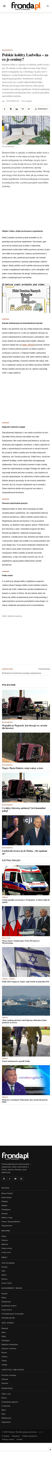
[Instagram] (21, 1178)
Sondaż (5, 1214)
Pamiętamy (6, 1209)
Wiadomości (7, 50)
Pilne (3, 1414)
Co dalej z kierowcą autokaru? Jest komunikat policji (24, 809)
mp (3, 101)
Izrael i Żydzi (8, 979)
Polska (5, 1188)
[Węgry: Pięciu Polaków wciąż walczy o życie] (26, 748)
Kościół (4, 1294)
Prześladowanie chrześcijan (13, 1314)
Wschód (6, 1231)
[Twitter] (4, 1178)
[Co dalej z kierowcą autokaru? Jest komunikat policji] (26, 788)
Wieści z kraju (7, 1218)
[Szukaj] (47, 6)
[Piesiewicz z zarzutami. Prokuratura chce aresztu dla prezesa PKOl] (26, 1080)
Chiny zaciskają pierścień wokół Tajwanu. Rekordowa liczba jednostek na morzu (24, 1021)
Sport (4, 1410)
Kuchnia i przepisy (9, 1375)
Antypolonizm (7, 1226)
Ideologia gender (8, 1318)
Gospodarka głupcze (10, 1402)
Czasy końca (7, 1310)
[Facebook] (9, 1178)
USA (3, 1271)
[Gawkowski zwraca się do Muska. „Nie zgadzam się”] (26, 830)
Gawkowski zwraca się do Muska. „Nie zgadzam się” (24, 852)
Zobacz (4, 1357)
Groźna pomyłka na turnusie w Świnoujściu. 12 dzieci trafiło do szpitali (26, 901)
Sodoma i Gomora (9, 1348)
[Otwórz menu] (4, 6)
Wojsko (4, 1205)
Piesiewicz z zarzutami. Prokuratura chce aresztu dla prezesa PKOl (24, 1100)
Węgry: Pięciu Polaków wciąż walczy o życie (22, 768)
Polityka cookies (8, 1439)
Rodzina (5, 1383)
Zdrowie (5, 1379)
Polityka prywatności (29, 1436)
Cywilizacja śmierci (9, 1306)
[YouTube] (15, 1178)
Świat (4, 1257)
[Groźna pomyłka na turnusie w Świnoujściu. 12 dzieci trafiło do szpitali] (26, 880)
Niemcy (4, 1279)
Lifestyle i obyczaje (13, 1370)
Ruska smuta (7, 1248)
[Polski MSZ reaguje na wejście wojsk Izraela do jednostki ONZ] (26, 962)
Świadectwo (6, 1302)
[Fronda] (26, 6)
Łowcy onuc (6, 1252)
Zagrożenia (6, 1422)
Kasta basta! (6, 1197)
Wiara (4, 1298)
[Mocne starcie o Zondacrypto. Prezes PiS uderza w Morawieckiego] (26, 921)
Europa (4, 1267)
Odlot (4, 1336)
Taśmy (4, 1361)
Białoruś (5, 1244)
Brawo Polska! (7, 1193)
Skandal (5, 1328)
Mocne (4, 1352)
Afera (4, 1332)
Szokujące (6, 1340)
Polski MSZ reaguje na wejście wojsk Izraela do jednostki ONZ (25, 981)
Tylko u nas (6, 1394)
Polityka (6, 938)
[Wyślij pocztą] (22, 109)
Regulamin (16, 1436)
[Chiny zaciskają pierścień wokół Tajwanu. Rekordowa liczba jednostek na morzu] (26, 1001)
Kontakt (19, 1439)
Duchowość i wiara (12, 1288)
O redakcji (5, 1436)
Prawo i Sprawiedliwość (11, 1222)
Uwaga (5, 897)
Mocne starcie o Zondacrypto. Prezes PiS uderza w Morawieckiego (21, 941)
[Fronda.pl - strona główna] (26, 1156)
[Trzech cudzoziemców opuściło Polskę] (26, 1042)
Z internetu (6, 1406)
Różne (4, 1398)
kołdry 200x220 (28, 345)
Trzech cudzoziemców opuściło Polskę (16, 1061)
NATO (4, 1275)
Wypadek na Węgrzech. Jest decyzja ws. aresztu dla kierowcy (24, 727)
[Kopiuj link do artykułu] (28, 109)
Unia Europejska (8, 1263)
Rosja (4, 1236)
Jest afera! (8, 1323)
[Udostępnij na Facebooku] (4, 109)
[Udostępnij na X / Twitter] (10, 109)
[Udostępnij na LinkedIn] (16, 109)
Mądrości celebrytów (10, 1344)
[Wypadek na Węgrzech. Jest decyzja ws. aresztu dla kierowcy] (26, 705)
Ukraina (5, 1240)
